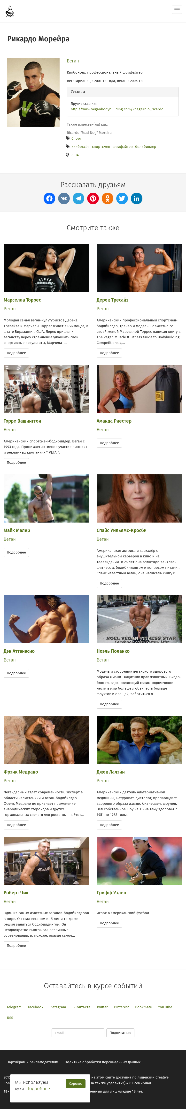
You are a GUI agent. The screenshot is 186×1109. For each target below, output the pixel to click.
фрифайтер (123, 146)
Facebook (35, 1007)
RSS (10, 1018)
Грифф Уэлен (111, 893)
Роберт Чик (16, 893)
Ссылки (78, 91)
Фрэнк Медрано (21, 772)
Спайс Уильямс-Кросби (122, 530)
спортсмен (101, 146)
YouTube (165, 1007)
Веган (73, 61)
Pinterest (121, 1007)
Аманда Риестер (114, 421)
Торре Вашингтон (22, 421)
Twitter (102, 1007)
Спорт (76, 138)
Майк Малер (17, 530)
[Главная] (9, 11)
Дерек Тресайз (112, 300)
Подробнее (16, 353)
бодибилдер (145, 146)
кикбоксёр (80, 146)
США (75, 155)
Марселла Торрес (22, 300)
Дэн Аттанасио (19, 651)
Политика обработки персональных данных (102, 1062)
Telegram (14, 1007)
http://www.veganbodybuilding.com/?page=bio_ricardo (117, 109)
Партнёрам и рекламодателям (32, 1062)
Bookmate (143, 1007)
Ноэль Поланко (113, 651)
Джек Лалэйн (111, 772)
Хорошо (75, 1083)
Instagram (58, 1007)
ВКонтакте (81, 1007)
